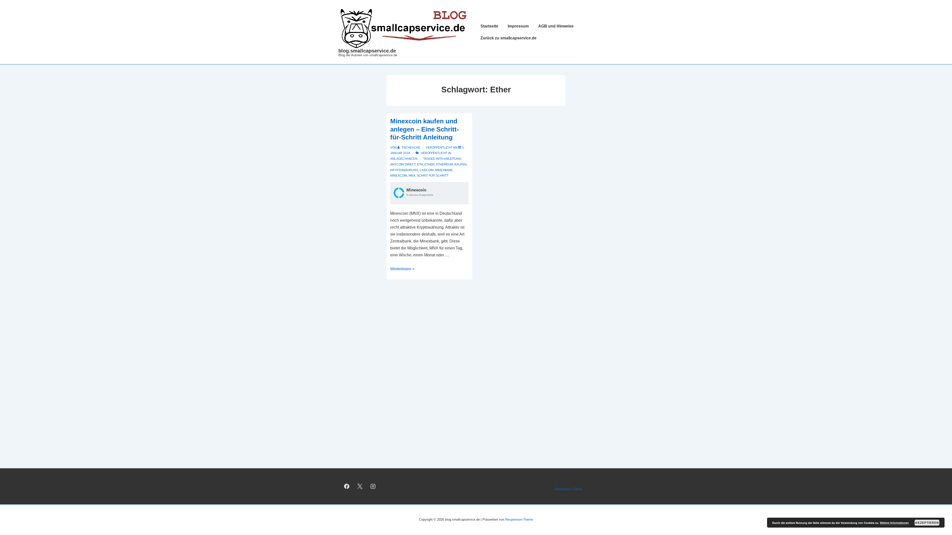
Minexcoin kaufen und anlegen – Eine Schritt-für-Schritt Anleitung (424, 129)
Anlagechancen (403, 158)
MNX (412, 175)
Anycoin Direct (403, 164)
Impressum (518, 26)
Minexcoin (398, 175)
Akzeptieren (927, 522)
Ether (429, 164)
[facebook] (347, 486)
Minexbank (444, 170)
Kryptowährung (404, 170)
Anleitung (452, 158)
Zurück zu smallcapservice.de (508, 38)
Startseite (489, 26)
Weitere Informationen (894, 523)
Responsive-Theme (568, 489)
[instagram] (373, 486)
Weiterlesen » (402, 269)
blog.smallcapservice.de (367, 51)
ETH (420, 164)
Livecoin (427, 170)
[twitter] (360, 486)
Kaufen (460, 164)
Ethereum (444, 164)
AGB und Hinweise (556, 26)
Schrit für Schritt (432, 175)
